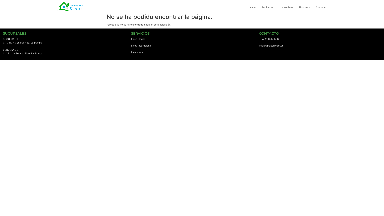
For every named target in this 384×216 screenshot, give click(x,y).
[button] (268, 7)
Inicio (253, 7)
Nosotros (304, 7)
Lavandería (287, 7)
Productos (267, 7)
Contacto (321, 7)
